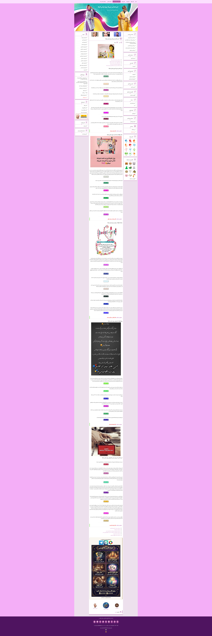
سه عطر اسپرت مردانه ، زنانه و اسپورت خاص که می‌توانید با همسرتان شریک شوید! (81, 82)
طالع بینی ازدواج (132, 95)
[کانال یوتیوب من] (97, 622)
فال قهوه (134, 74)
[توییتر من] (103, 622)
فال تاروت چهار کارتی (83, 51)
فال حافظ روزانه (84, 107)
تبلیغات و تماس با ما (103, 1)
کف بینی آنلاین (133, 87)
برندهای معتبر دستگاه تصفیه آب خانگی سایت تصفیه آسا (82, 78)
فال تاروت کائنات (84, 44)
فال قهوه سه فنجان (132, 76)
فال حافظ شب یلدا (84, 110)
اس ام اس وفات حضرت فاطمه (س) (130, 40)
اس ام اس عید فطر (132, 50)
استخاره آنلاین (109, 1)
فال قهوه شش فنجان (132, 79)
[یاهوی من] (117, 622)
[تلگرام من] (115, 622)
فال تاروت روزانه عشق (83, 65)
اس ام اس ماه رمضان (117, 529)
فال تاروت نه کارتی (84, 58)
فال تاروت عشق (84, 63)
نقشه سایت (101, 628)
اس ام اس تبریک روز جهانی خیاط (108, 6)
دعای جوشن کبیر (132, 103)
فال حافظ (132, 1)
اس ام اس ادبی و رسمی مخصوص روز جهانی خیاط (113, 65)
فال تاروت (127, 1)
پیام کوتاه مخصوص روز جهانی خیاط (115, 64)
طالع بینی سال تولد (132, 178)
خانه (136, 1)
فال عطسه (85, 126)
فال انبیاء (133, 66)
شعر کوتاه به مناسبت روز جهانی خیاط (115, 61)
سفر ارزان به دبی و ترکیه (83, 88)
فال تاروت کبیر (84, 40)
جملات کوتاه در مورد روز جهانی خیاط (115, 62)
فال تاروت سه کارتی (84, 49)
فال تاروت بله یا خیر (84, 67)
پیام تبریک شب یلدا (84, 112)
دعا (134, 105)
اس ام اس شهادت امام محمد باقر (130, 48)
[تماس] (106, 622)
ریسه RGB (133, 129)
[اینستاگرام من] (109, 622)
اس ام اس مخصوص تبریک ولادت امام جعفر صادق (113, 531)
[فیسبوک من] (112, 622)
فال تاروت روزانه (84, 37)
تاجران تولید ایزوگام (84, 95)
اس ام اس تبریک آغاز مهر (131, 45)
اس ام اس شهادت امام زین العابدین (115, 528)
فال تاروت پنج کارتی (84, 54)
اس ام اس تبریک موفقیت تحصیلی (115, 535)
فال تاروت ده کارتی (84, 60)
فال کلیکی (133, 113)
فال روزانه (123, 1)
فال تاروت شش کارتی (83, 56)
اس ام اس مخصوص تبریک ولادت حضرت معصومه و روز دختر (111, 532)
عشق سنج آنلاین (132, 121)
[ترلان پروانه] (106, 34)
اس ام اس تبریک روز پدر (116, 534)
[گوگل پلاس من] (100, 622)
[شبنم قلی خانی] (94, 34)
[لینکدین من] (94, 622)
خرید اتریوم (85, 90)
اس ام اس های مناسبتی (116, 1)
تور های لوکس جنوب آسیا (83, 86)
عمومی (116, 612)
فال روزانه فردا (84, 134)
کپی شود (106, 76)
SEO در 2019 (84, 93)
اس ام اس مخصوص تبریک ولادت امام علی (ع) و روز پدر (131, 42)
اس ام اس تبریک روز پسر (131, 37)
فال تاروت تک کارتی (84, 47)
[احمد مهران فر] (117, 34)
